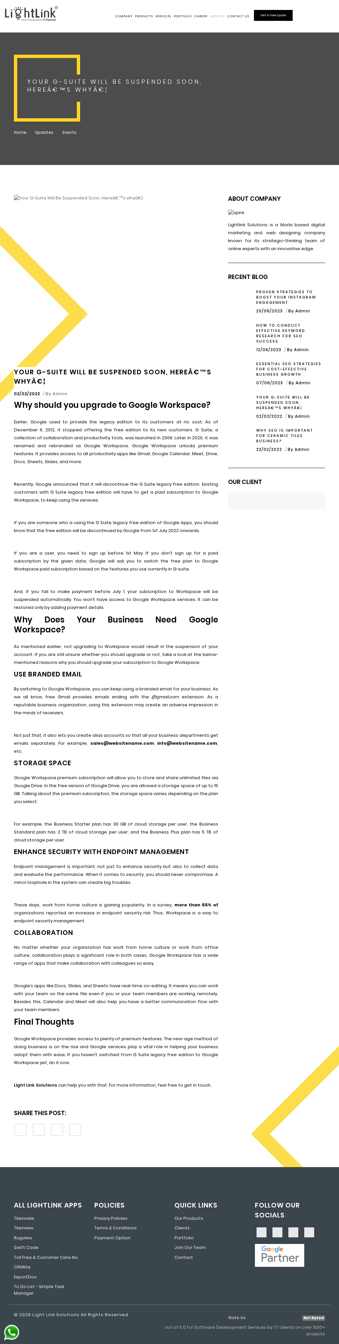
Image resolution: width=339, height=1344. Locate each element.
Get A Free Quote (273, 15)
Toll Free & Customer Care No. (46, 1257)
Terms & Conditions (115, 1228)
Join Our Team (190, 1247)
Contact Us (238, 16)
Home (20, 132)
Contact (183, 1257)
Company (123, 16)
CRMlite (22, 1267)
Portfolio (183, 16)
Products (144, 16)
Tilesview (23, 1228)
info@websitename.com (187, 743)
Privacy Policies (110, 1218)
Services (163, 16)
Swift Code (26, 1247)
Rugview (23, 1238)
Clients (182, 1228)
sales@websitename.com (122, 743)
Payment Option (112, 1238)
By (57, 394)
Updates (217, 16)
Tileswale (24, 1218)
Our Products (188, 1218)
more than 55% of (196, 905)
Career (200, 16)
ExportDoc (25, 1277)
